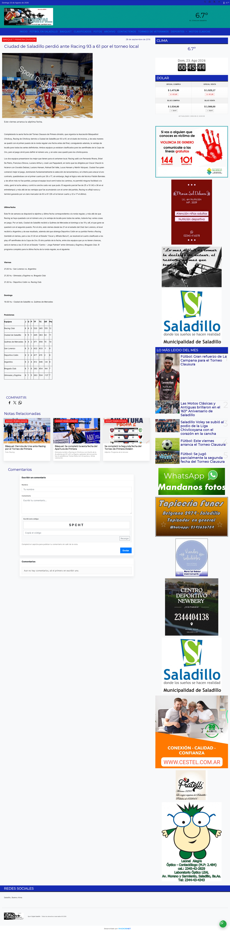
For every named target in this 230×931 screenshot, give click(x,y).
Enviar (126, 550)
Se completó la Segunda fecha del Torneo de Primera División (123, 447)
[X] (215, 2)
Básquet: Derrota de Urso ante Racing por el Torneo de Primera (25, 447)
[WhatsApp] (210, 2)
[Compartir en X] (15, 403)
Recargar (125, 538)
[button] (206, 2)
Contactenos (127, 31)
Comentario (26, 496)
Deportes (178, 31)
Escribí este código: (31, 519)
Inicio (24, 31)
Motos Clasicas (199, 31)
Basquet (66, 31)
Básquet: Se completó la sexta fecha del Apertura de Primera (76, 447)
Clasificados (82, 31)
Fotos (98, 31)
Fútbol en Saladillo (44, 31)
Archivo (109, 31)
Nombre (25, 485)
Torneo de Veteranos (153, 31)
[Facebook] (220, 2)
